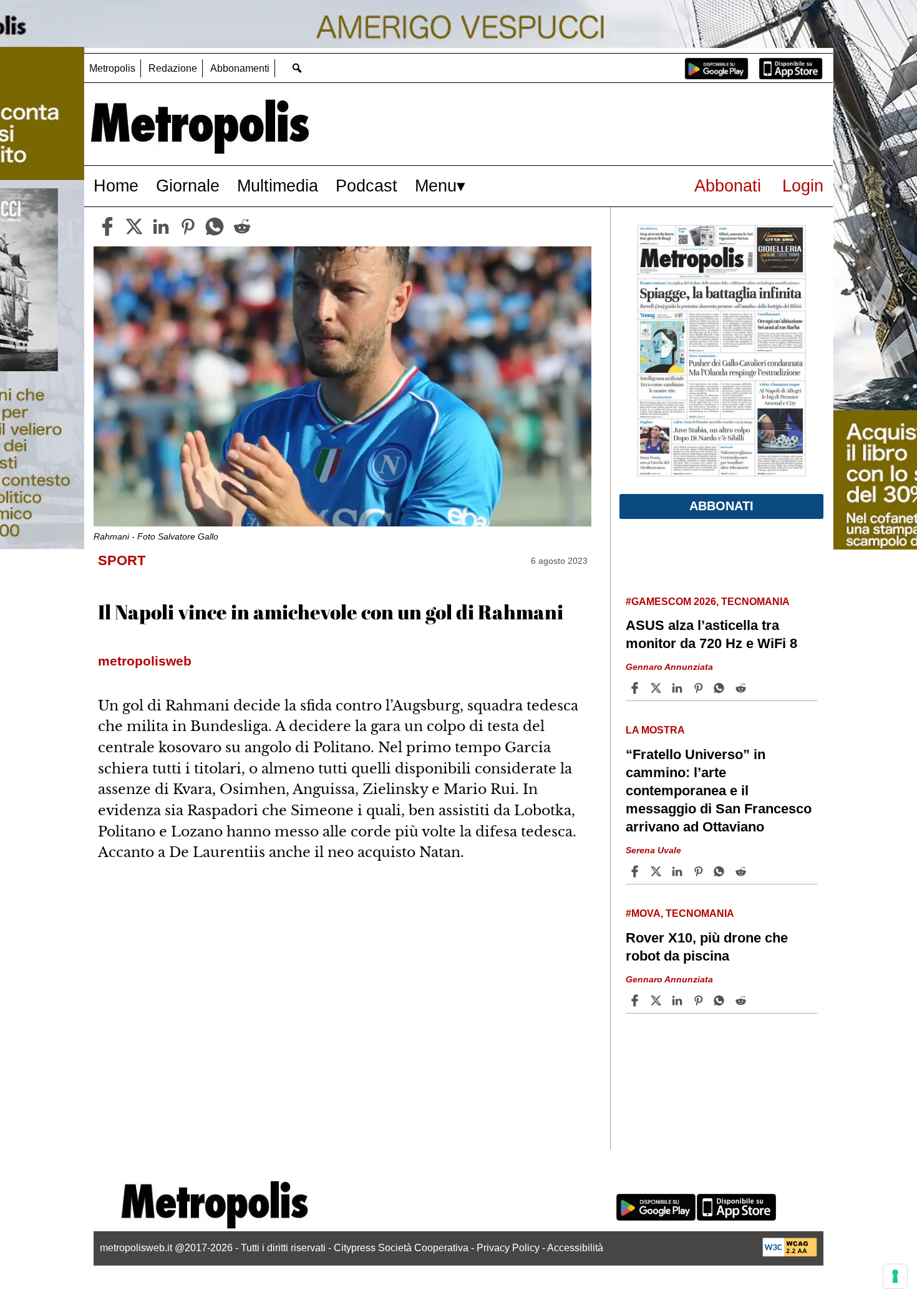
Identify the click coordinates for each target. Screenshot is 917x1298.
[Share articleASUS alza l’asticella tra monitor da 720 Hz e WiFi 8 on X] (657, 688)
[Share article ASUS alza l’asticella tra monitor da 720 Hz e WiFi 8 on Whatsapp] (721, 688)
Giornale (188, 185)
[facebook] (107, 226)
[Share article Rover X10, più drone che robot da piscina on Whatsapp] (721, 1000)
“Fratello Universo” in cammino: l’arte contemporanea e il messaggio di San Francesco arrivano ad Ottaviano (719, 791)
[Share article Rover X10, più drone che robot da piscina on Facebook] (636, 1000)
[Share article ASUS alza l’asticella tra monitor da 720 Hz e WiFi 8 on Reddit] (742, 688)
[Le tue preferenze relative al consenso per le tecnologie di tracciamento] (895, 1276)
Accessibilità (575, 1247)
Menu (436, 185)
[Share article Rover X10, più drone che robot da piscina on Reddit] (742, 1000)
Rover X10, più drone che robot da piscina (707, 947)
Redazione (172, 68)
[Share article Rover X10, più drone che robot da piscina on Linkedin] (678, 1000)
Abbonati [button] (721, 506)
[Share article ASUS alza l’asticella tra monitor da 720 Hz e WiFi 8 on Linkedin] (678, 688)
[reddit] (242, 226)
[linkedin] (160, 226)
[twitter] (134, 226)
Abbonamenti (239, 68)
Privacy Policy (508, 1247)
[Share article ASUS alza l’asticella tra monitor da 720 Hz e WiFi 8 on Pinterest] (699, 688)
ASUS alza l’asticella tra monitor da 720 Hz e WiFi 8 (711, 634)
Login (802, 185)
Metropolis (112, 68)
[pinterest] (187, 226)
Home (116, 185)
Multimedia (277, 185)
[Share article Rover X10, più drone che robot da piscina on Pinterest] (699, 1000)
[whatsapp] (214, 226)
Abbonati (727, 185)
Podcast (366, 185)
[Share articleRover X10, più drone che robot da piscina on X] (657, 1000)
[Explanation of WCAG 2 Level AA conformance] (789, 1253)
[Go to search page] (297, 67)
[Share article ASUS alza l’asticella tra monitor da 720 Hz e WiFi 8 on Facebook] (636, 688)
